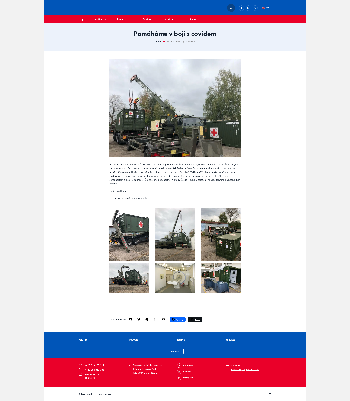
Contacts (235, 365)
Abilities (99, 19)
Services (168, 19)
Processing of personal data (245, 369)
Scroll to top (270, 394)
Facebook (188, 365)
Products (121, 19)
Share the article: (117, 319)
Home (85, 16)
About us (194, 19)
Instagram (188, 377)
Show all (175, 351)
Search (231, 8)
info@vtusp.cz (92, 374)
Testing (147, 19)
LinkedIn (187, 371)
